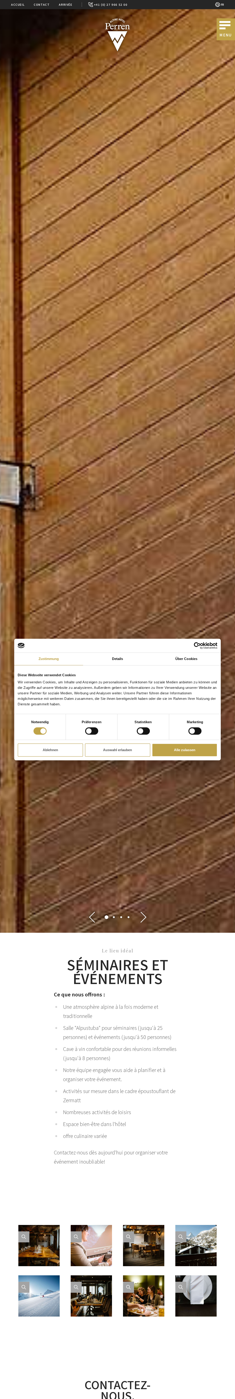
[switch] (91, 731)
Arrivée (65, 4)
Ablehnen (50, 750)
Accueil (18, 4)
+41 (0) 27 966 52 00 (111, 4)
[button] (91, 917)
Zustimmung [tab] (49, 659)
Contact (42, 4)
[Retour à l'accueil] (117, 34)
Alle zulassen (184, 750)
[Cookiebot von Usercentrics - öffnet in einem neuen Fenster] (197, 645)
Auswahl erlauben (117, 750)
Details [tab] (117, 659)
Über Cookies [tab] (186, 659)
